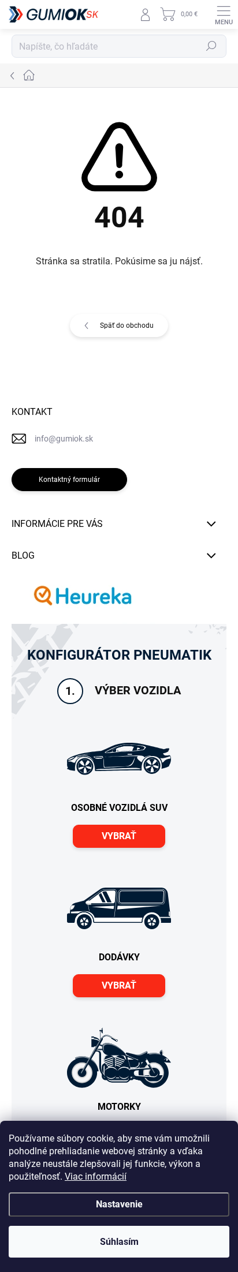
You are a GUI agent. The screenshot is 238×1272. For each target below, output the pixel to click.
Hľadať (211, 46)
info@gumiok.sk (64, 438)
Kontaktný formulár (69, 480)
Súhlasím (119, 1241)
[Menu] (223, 14)
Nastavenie (119, 1204)
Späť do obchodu (127, 325)
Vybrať (119, 835)
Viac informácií (96, 1176)
